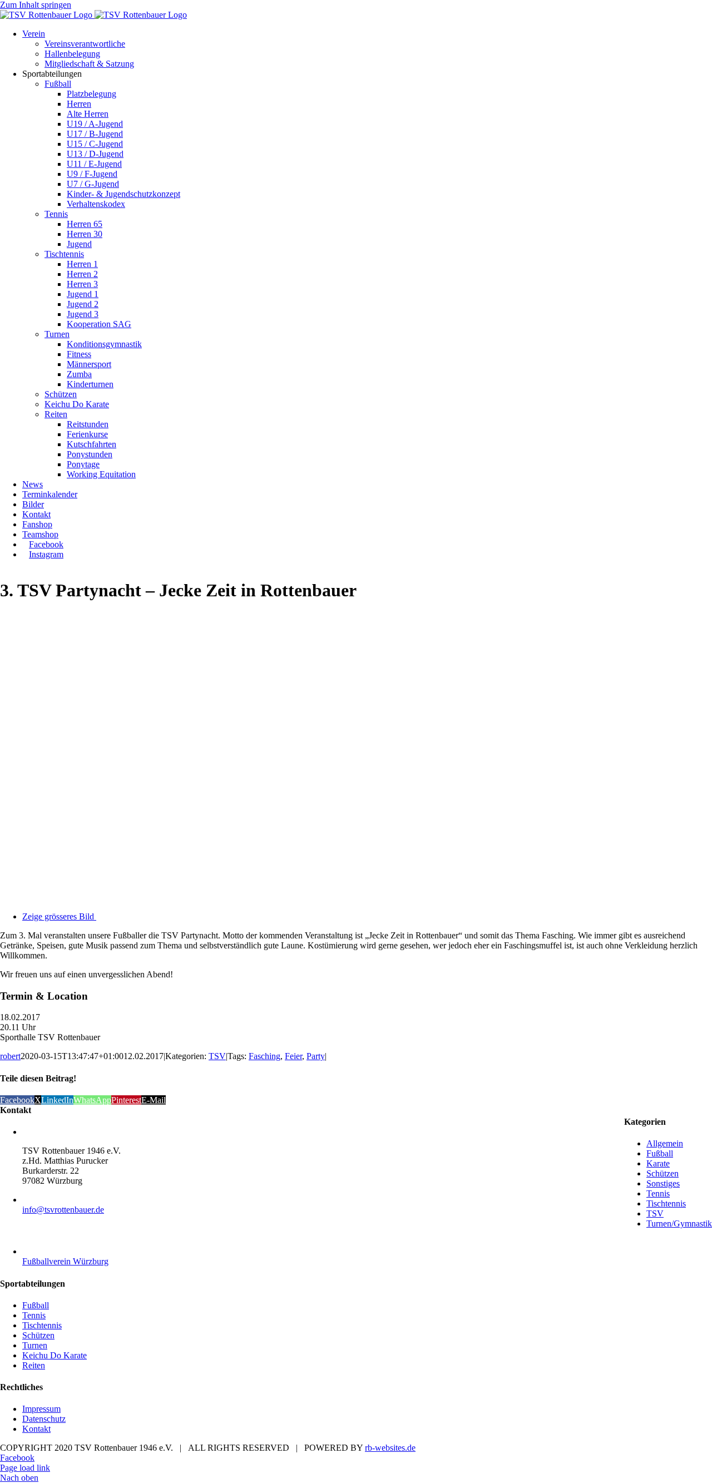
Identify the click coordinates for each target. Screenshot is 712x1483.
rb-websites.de (390, 1447)
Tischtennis (666, 1203)
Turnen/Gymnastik (679, 1223)
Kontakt (36, 1428)
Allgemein (664, 1143)
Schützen (662, 1173)
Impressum (41, 1408)
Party (315, 1056)
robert (10, 1056)
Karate (658, 1163)
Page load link (25, 1467)
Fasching (264, 1056)
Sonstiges (663, 1183)
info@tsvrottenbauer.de (63, 1209)
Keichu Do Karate (54, 1355)
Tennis (658, 1193)
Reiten (33, 1365)
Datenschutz (44, 1418)
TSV (217, 1056)
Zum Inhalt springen (35, 4)
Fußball (659, 1153)
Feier (293, 1056)
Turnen (34, 1345)
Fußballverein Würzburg (65, 1261)
